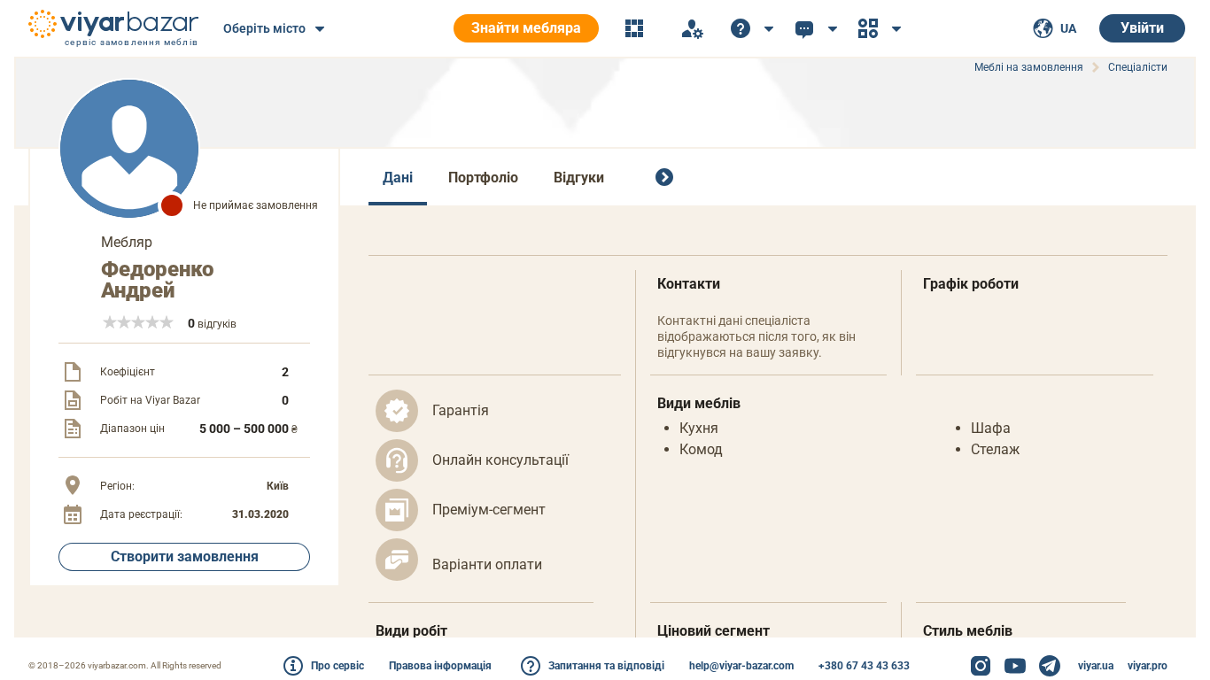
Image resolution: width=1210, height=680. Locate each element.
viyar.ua (1095, 666)
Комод (701, 449)
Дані (398, 177)
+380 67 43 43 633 (864, 666)
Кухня (698, 428)
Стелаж (995, 449)
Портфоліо (483, 177)
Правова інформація (440, 666)
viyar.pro (1147, 666)
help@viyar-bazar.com (741, 666)
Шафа (991, 428)
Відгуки (579, 177)
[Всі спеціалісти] (668, 177)
